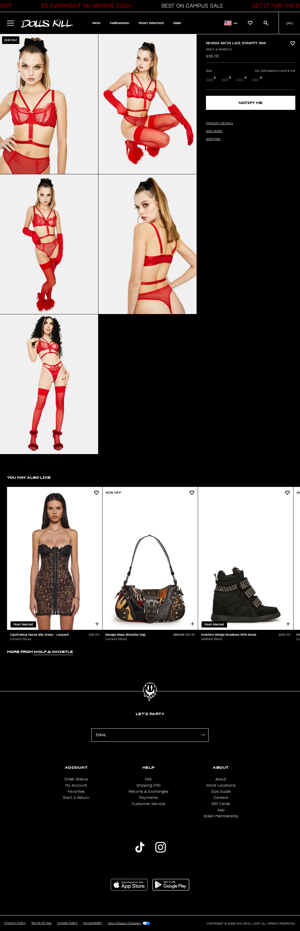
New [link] (96, 23)
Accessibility (92, 923)
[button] (85, 6)
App (220, 810)
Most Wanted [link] (151, 23)
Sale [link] (177, 23)
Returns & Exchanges (148, 791)
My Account (76, 785)
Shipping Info (149, 785)
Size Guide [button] (214, 131)
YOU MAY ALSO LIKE (29, 477)
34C (240, 80)
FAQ (148, 779)
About (220, 779)
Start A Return (76, 797)
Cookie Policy (67, 923)
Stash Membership (221, 816)
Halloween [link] (119, 23)
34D (255, 80)
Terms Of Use (41, 923)
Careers (221, 797)
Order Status (76, 779)
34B (224, 80)
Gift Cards (221, 804)
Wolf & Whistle (219, 49)
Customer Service (148, 804)
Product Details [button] (219, 123)
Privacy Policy (15, 923)
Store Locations (221, 785)
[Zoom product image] (49, 104)
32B (209, 80)
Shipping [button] (213, 139)
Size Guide (221, 791)
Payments (148, 797)
